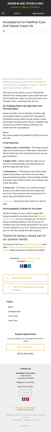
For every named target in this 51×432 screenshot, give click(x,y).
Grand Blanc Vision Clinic (29, 415)
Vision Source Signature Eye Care (25, 407)
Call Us (17, 13)
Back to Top (25, 426)
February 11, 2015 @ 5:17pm (30, 258)
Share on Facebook (21, 266)
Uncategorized (14, 311)
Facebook (23, 399)
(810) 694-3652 (28, 382)
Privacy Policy (16, 420)
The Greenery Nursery (33, 244)
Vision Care (13, 316)
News (10, 307)
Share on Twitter (25, 266)
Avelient (36, 420)
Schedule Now (27, 347)
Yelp (27, 399)
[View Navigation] (4, 13)
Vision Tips (30, 261)
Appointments (38, 13)
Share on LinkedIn (29, 266)
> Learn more (8, 201)
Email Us (25, 393)
